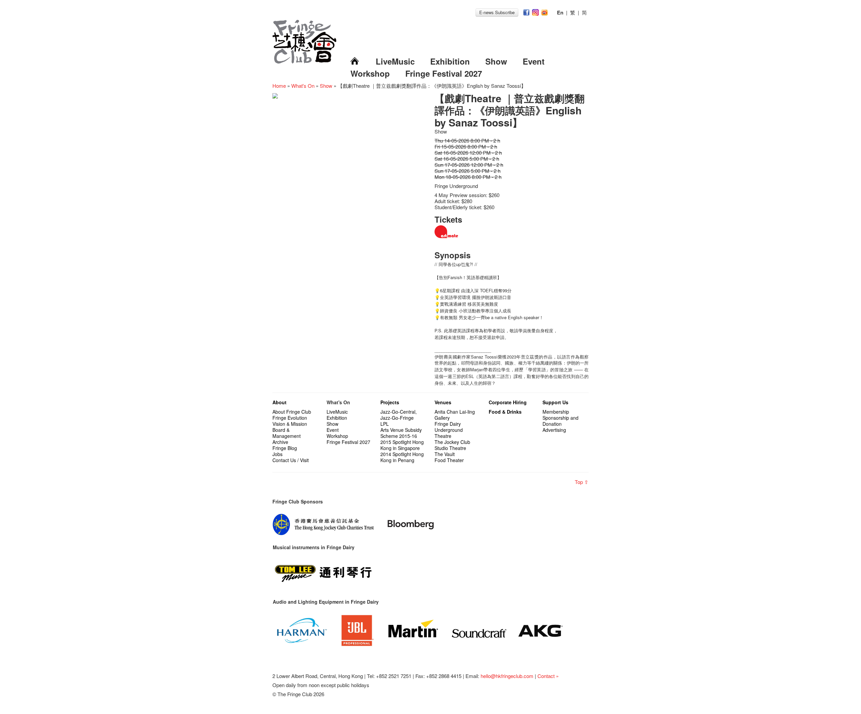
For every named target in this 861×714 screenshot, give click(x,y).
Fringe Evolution (289, 417)
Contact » (548, 675)
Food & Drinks (505, 411)
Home (279, 85)
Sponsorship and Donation (560, 420)
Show (496, 61)
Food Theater (449, 460)
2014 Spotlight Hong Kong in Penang (402, 457)
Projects (389, 402)
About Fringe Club (291, 411)
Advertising (554, 429)
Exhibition (450, 61)
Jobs (277, 454)
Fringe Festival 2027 (443, 73)
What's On (302, 85)
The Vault (445, 454)
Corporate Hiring (508, 402)
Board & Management (286, 432)
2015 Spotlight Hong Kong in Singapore (402, 445)
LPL (384, 423)
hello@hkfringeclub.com (507, 675)
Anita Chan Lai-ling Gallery (455, 414)
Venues (443, 402)
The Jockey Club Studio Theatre (452, 445)
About (279, 402)
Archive (280, 442)
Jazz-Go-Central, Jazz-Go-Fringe (398, 414)
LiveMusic (395, 61)
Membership (555, 411)
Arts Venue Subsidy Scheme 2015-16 (401, 432)
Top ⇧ (582, 481)
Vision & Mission (289, 423)
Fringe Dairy (448, 423)
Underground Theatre (449, 432)
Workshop (370, 73)
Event (534, 61)
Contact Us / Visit (290, 460)
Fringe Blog (284, 448)
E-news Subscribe (497, 12)
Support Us (555, 402)
